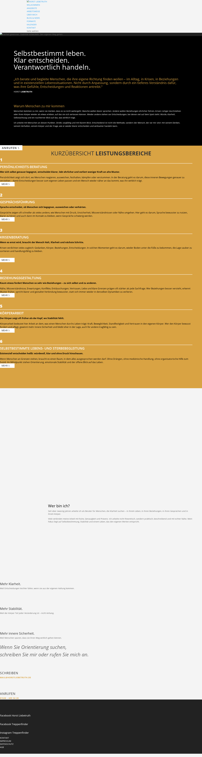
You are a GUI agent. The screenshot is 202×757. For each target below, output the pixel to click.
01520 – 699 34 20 (9, 698)
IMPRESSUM (5, 741)
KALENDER (32, 24)
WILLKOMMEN (33, 5)
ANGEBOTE (32, 8)
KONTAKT (31, 27)
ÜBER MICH (32, 14)
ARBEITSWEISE (33, 11)
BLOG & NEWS (33, 18)
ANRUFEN (9, 148)
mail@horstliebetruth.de (15, 677)
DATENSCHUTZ (6, 744)
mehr (5, 184)
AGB (2, 747)
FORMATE (31, 21)
